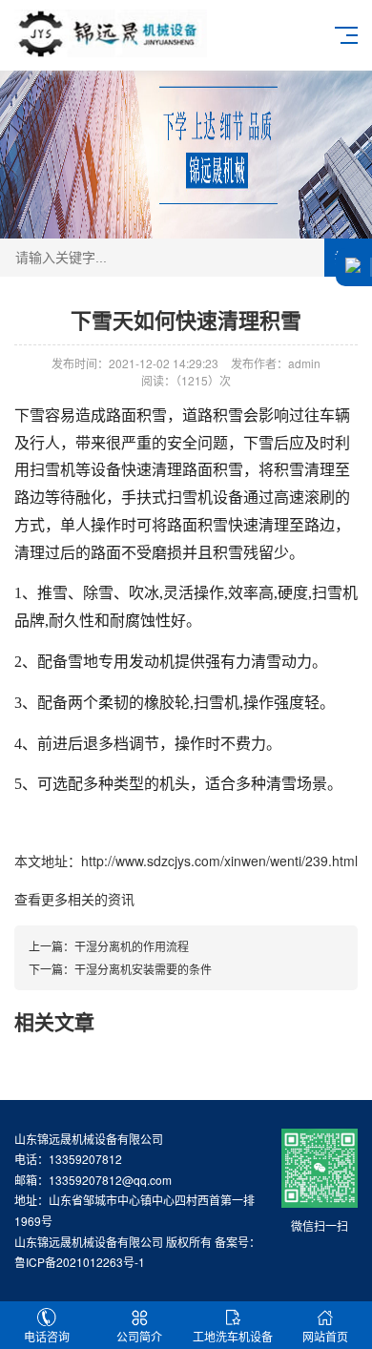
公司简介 (139, 1336)
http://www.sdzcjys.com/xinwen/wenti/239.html (219, 860)
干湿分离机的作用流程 (131, 946)
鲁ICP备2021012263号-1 (79, 1262)
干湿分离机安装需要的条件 (143, 969)
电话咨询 (47, 1336)
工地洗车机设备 (233, 1336)
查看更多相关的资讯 (74, 898)
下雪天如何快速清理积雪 (186, 319)
